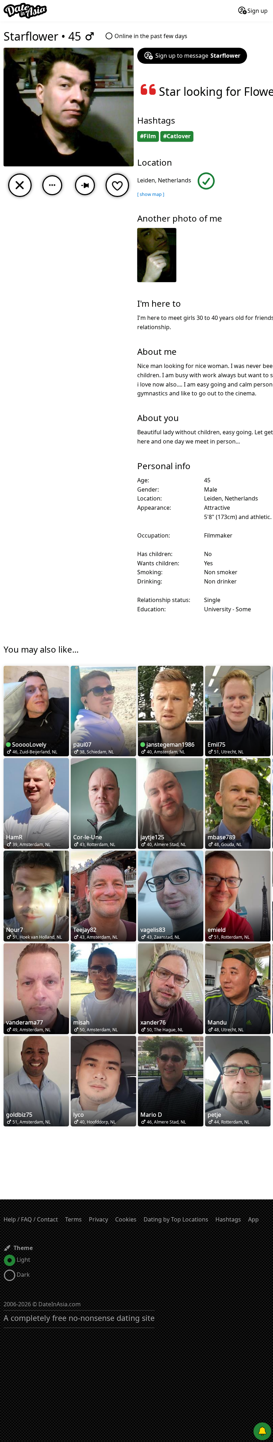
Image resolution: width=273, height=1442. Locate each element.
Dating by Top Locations (176, 1219)
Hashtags (228, 1219)
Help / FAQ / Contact (31, 1219)
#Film (148, 136)
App (253, 1219)
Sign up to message (197, 55)
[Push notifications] (262, 1431)
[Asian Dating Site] (25, 10)
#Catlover (177, 136)
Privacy (98, 1219)
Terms (73, 1219)
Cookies (125, 1219)
